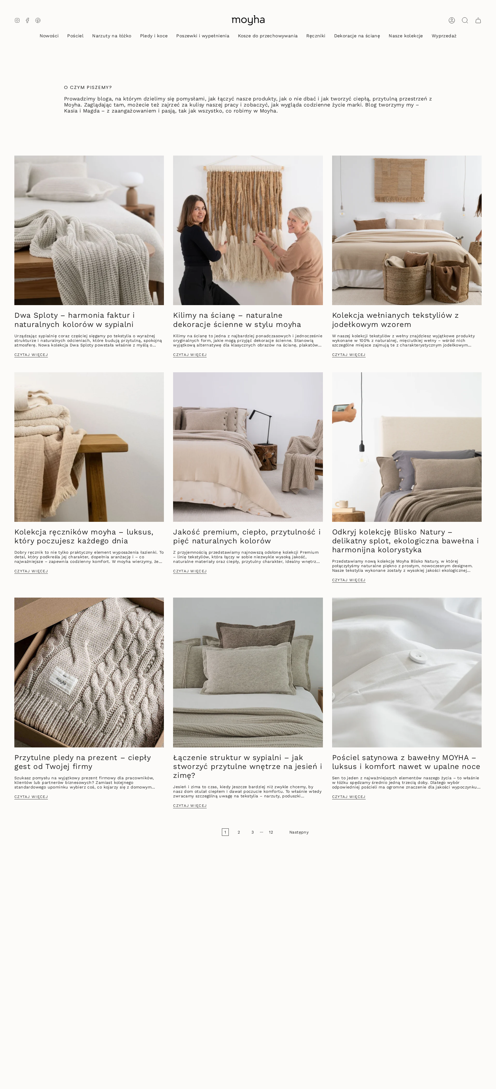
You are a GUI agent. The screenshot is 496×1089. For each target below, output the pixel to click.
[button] (75, 36)
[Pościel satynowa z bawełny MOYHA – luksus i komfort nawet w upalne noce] (407, 672)
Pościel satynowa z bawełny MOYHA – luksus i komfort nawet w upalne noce (406, 762)
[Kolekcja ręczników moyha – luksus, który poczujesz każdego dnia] (89, 447)
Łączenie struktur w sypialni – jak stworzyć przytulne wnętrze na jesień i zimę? (247, 766)
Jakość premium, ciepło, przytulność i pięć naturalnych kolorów (247, 536)
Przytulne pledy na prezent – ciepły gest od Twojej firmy (82, 762)
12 (271, 832)
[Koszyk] (478, 20)
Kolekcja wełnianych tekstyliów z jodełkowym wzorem (395, 319)
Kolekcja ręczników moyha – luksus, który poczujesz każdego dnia (84, 536)
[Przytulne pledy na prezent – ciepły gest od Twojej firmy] (89, 672)
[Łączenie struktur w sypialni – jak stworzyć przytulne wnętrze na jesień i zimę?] (248, 672)
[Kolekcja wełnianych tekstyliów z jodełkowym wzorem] (407, 230)
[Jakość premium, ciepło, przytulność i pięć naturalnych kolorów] (248, 447)
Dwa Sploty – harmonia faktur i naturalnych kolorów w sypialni (74, 319)
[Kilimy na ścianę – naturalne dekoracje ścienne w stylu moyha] (248, 230)
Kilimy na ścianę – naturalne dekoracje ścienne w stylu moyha (237, 319)
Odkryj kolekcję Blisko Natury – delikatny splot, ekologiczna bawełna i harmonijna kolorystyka (405, 541)
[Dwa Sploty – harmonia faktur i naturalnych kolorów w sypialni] (89, 230)
